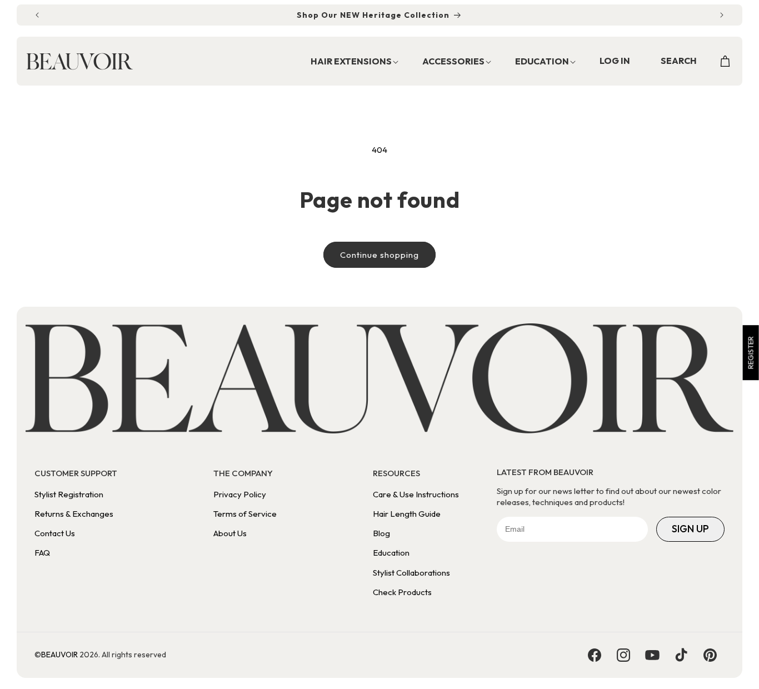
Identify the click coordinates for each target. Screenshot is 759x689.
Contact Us (54, 533)
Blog (381, 533)
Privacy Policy (239, 494)
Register (750, 352)
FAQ (42, 552)
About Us (230, 533)
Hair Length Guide (407, 513)
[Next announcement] (722, 15)
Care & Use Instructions (416, 494)
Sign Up (690, 528)
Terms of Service (245, 513)
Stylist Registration (68, 494)
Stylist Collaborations (411, 572)
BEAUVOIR (59, 655)
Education (391, 552)
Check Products (402, 592)
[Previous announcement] (37, 15)
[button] (348, 62)
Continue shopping (379, 254)
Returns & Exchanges (73, 513)
